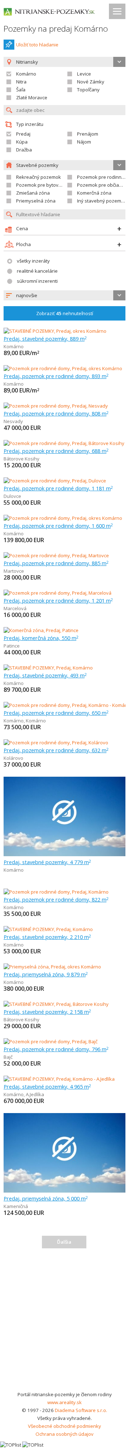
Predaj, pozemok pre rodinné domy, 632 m (56, 750)
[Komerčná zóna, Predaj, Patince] (41, 630)
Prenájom (87, 134)
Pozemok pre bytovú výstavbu (49, 185)
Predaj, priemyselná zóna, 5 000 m (46, 1198)
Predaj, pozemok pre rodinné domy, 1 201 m (58, 600)
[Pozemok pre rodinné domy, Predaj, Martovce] (56, 555)
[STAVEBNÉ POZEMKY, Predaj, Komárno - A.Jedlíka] (59, 1079)
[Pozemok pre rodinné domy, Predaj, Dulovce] (55, 480)
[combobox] (64, 295)
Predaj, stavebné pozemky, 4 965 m (47, 1086)
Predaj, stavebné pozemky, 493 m (45, 675)
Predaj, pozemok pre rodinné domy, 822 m (56, 899)
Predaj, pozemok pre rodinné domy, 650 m (56, 712)
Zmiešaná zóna (33, 193)
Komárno (26, 74)
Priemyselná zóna (36, 201)
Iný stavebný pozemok (101, 201)
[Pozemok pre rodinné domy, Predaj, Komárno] (56, 892)
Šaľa (20, 89)
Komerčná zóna (94, 193)
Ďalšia (64, 1242)
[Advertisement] (64, 1322)
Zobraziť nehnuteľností (64, 313)
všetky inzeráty (33, 261)
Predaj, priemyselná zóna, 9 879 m (46, 974)
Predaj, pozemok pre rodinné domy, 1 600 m (58, 525)
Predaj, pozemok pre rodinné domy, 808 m (56, 413)
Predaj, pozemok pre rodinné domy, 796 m (56, 1049)
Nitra (21, 81)
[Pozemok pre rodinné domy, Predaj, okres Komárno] (63, 368)
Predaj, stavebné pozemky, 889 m (45, 338)
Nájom (84, 142)
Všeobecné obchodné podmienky (64, 1426)
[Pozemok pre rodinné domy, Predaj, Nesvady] (56, 406)
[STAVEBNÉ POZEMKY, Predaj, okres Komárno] (55, 331)
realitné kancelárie (37, 271)
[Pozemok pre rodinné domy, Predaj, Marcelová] (57, 593)
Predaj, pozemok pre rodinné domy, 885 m (56, 563)
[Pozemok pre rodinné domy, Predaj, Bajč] (50, 1041)
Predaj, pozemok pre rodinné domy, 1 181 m (58, 488)
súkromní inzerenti (37, 281)
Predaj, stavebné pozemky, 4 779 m (47, 862)
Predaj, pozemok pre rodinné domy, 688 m (56, 450)
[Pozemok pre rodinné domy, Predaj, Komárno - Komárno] (65, 705)
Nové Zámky (90, 81)
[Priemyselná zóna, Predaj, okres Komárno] (52, 966)
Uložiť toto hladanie (37, 44)
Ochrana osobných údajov (64, 1434)
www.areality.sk (64, 1402)
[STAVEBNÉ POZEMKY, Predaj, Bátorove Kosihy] (56, 1004)
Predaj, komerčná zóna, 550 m (41, 637)
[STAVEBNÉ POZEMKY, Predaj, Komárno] (48, 667)
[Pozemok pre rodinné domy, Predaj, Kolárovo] (56, 742)
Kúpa (22, 142)
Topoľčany (88, 89)
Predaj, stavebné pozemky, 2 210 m (47, 936)
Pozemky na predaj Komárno (56, 28)
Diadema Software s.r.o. (81, 1410)
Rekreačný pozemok (38, 177)
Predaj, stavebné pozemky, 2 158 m (47, 1011)
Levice (84, 74)
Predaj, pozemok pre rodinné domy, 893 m (56, 376)
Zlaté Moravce (31, 97)
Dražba (24, 149)
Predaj (23, 134)
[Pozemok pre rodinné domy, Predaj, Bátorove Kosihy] (64, 443)
